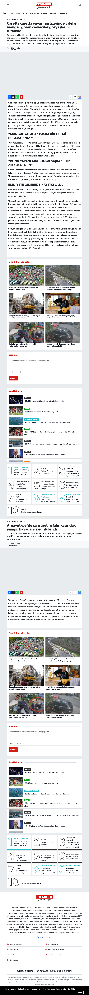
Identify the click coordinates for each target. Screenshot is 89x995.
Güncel (27, 398)
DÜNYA (44, 13)
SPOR (25, 13)
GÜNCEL (5, 13)
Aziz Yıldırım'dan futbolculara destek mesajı (45, 455)
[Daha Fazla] (21, 97)
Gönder (13, 378)
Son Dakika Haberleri (55, 955)
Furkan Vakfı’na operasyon (47, 472)
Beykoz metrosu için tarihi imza (72, 486)
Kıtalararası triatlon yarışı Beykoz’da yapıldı (48, 499)
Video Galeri (11, 19)
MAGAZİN (34, 13)
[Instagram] (46, 937)
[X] (42, 937)
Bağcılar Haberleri (23, 481)
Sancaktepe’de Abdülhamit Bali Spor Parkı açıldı (72, 473)
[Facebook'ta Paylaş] (9, 97)
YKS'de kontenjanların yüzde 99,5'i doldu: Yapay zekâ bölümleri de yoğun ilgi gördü (23, 499)
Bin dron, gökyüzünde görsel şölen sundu (44, 401)
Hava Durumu (53, 944)
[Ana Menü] (8, 5)
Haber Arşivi (14, 960)
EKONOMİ (15, 13)
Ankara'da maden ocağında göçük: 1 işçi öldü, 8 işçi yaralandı (52, 444)
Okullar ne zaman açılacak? (32, 512)
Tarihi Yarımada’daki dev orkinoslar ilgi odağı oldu (47, 423)
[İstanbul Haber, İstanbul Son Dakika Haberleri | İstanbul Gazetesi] (44, 5)
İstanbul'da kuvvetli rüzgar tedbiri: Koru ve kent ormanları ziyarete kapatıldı (73, 499)
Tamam (80, 992)
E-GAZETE (63, 13)
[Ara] (80, 5)
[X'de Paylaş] (13, 97)
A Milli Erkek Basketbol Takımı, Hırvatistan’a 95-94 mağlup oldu (50, 433)
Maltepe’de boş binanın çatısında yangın (48, 486)
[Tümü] (79, 391)
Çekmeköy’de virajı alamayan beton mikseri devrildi (21, 472)
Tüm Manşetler (14, 955)
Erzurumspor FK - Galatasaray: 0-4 (41, 412)
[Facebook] (38, 937)
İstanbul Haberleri (31, 419)
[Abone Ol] (79, 97)
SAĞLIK (53, 13)
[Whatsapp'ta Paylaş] (17, 97)
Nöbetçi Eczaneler (16, 944)
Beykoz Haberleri (72, 482)
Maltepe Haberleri (47, 481)
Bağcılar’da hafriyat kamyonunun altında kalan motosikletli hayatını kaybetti (22, 486)
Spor (27, 408)
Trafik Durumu (14, 949)
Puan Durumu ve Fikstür (56, 949)
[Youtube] (50, 937)
